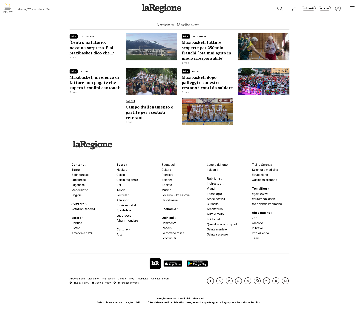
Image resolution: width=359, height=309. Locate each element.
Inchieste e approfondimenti (218, 184)
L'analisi (167, 228)
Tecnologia (214, 194)
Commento (169, 223)
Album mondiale (127, 220)
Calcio (120, 175)
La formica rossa (173, 233)
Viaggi (211, 188)
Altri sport (122, 200)
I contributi (169, 238)
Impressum (108, 278)
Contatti (122, 278)
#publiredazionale (264, 199)
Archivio (257, 223)
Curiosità (213, 204)
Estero (76, 218)
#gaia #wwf (260, 194)
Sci (118, 185)
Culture (122, 229)
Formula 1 (122, 195)
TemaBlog (260, 188)
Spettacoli (168, 164)
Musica (166, 190)
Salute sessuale (217, 234)
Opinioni (168, 218)
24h (254, 218)
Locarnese (78, 180)
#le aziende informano (267, 204)
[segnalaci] (294, 8)
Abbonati (308, 8)
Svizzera (78, 204)
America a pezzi (82, 233)
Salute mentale (217, 229)
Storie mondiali (126, 205)
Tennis (120, 190)
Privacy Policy (80, 282)
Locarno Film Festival (176, 195)
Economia (169, 209)
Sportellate (123, 210)
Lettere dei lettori (218, 164)
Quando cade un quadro (223, 224)
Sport (121, 164)
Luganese (78, 185)
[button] (210, 280)
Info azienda (260, 233)
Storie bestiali (216, 199)
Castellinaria (170, 200)
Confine (76, 223)
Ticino (75, 170)
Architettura (215, 209)
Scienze (167, 180)
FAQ (131, 278)
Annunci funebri (160, 278)
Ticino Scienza (262, 164)
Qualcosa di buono (264, 180)
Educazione (260, 175)
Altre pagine (261, 213)
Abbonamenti (77, 278)
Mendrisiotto (79, 190)
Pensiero (168, 175)
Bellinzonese (80, 175)
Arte (119, 234)
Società (167, 185)
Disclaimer (94, 278)
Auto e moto (215, 214)
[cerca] (280, 8)
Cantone (78, 164)
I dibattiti (212, 170)
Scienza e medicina (265, 170)
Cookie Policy (102, 282)
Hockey (121, 170)
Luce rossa (123, 215)
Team (256, 238)
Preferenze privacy (127, 282)
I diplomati (213, 219)
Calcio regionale (127, 180)
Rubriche (214, 178)
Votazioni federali (83, 209)
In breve (257, 228)
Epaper (324, 8)
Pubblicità (142, 278)
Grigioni (76, 195)
